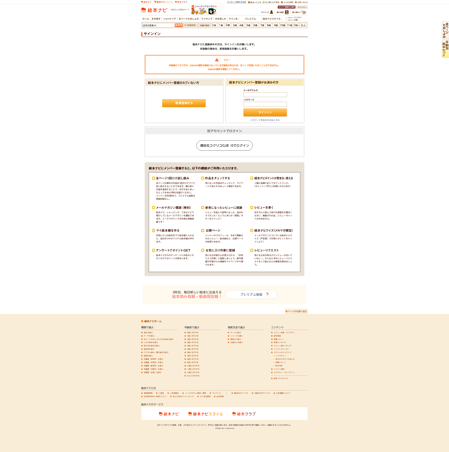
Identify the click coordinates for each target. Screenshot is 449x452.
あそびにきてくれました (285, 359)
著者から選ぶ (235, 339)
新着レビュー (279, 339)
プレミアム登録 (251, 294)
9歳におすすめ (193, 362)
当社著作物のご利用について (155, 396)
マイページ (216, 393)
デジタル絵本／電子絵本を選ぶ (156, 352)
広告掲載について (283, 393)
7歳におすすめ (193, 356)
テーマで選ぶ (235, 332)
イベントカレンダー (282, 349)
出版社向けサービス (262, 393)
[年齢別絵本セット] (445, 56)
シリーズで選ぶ (236, 336)
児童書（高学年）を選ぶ (153, 366)
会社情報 (220, 396)
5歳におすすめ (193, 349)
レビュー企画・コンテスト (284, 332)
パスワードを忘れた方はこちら (265, 120)
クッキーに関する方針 (236, 2)
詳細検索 (191, 25)
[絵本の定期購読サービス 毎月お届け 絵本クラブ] (181, 2)
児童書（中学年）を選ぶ (153, 362)
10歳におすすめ (193, 366)
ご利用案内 (174, 393)
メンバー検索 (279, 369)
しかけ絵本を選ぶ (151, 342)
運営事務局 (148, 393)
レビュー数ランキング (282, 346)
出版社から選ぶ (236, 342)
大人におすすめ (193, 376)
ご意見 (161, 393)
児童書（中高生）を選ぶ (153, 369)
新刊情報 (277, 336)
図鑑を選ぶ (148, 356)
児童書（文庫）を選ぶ (152, 372)
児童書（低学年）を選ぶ (153, 359)
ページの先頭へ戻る (297, 311)
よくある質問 (205, 396)
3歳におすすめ (193, 342)
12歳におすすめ (193, 372)
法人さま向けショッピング (183, 396)
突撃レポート (281, 362)
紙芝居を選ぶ (149, 349)
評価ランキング (280, 342)
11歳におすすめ (193, 369)
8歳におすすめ (193, 359)
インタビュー (281, 356)
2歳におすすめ (193, 339)
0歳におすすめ (193, 332)
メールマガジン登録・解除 (195, 393)
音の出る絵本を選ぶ (152, 346)
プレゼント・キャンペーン (284, 372)
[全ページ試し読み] (445, 37)
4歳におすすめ (193, 346)
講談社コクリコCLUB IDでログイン (224, 145)
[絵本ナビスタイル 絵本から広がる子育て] (163, 2)
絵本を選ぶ (148, 332)
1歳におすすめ (193, 336)
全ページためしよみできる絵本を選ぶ (159, 339)
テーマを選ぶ (149, 336)
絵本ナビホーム (153, 321)
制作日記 (279, 366)
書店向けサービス (241, 393)
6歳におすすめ (193, 352)
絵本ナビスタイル (281, 378)
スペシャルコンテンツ (282, 352)
